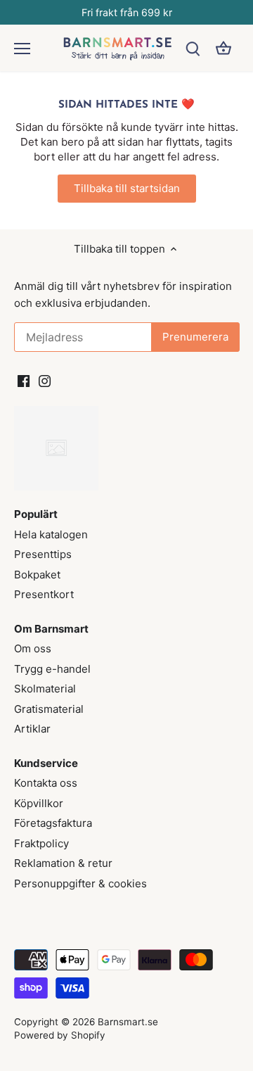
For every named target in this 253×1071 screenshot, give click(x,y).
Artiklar (32, 728)
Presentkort (44, 594)
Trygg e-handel (52, 669)
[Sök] (192, 48)
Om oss (32, 648)
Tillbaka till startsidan (127, 188)
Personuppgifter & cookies (80, 883)
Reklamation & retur (63, 863)
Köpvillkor (38, 803)
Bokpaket (37, 574)
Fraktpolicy (41, 843)
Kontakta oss (45, 783)
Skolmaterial (45, 688)
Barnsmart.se (128, 1021)
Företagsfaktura (53, 823)
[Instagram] (45, 379)
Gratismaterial (49, 709)
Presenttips (43, 554)
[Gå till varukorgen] (223, 48)
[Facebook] (24, 379)
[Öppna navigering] (22, 48)
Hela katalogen (51, 534)
